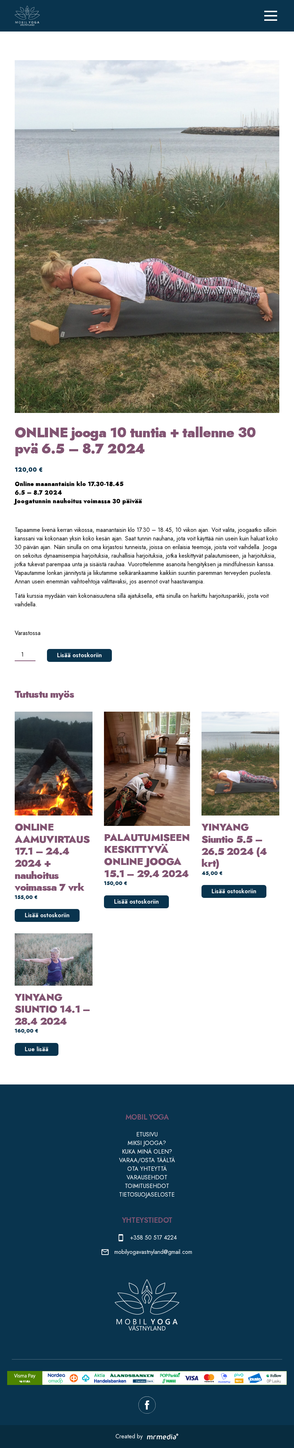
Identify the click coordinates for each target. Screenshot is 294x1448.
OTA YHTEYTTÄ (147, 1169)
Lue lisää (36, 1049)
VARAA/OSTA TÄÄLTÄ (147, 1160)
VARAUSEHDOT (147, 1177)
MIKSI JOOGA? (147, 1143)
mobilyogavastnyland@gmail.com (153, 1252)
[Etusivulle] (27, 16)
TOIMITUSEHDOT (147, 1186)
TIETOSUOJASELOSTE (147, 1194)
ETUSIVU (147, 1134)
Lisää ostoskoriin (79, 655)
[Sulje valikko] (270, 15)
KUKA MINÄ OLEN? (147, 1152)
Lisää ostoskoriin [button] (47, 915)
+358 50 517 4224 (153, 1237)
